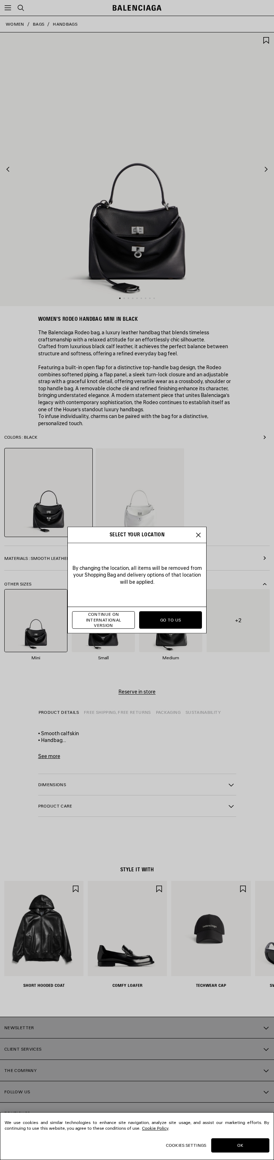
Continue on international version (103, 620)
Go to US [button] (170, 620)
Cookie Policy (155, 1128)
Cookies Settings (186, 1145)
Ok (240, 1145)
